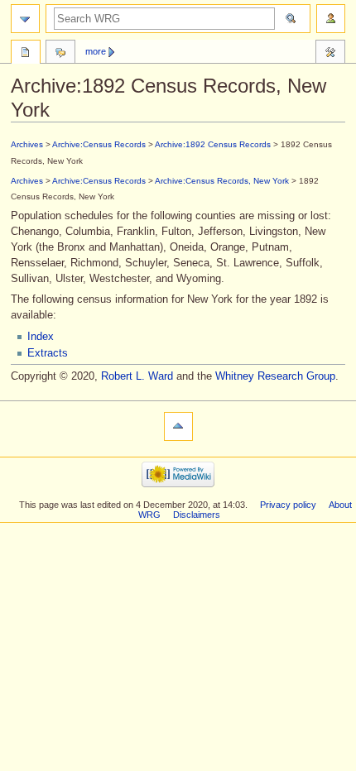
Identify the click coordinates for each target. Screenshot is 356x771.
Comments (60, 54)
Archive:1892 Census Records (213, 144)
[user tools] (330, 18)
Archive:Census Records (99, 144)
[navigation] (25, 18)
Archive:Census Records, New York (222, 180)
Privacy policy (288, 505)
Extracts (47, 353)
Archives (27, 144)
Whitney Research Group (275, 376)
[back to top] (178, 426)
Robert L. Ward (137, 376)
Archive (26, 54)
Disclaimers (196, 515)
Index (40, 336)
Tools (330, 54)
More (95, 51)
